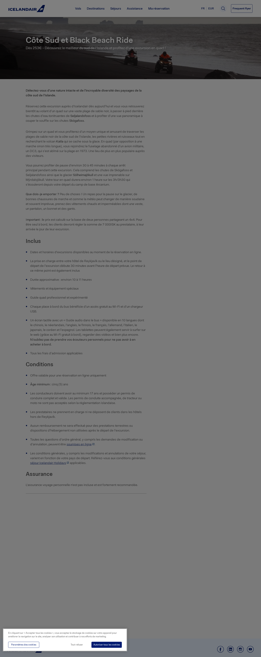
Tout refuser (77, 644)
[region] (65, 639)
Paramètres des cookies (23, 644)
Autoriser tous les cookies (106, 644)
